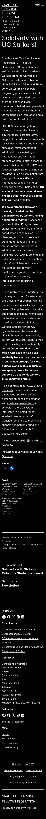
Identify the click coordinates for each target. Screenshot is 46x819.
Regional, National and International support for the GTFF (32, 486)
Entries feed (8, 738)
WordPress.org (10, 747)
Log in (5, 734)
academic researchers (20, 403)
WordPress (30, 807)
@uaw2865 (18, 440)
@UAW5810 (34, 440)
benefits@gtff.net (11, 667)
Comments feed (10, 743)
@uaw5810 (36, 451)
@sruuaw (7, 444)
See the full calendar (13, 721)
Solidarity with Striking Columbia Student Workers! (11, 486)
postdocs (34, 398)
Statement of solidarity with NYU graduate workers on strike (11, 501)
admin (8, 541)
